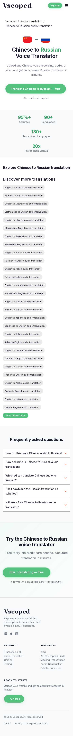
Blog (43, 651)
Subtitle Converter (51, 668)
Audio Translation (13, 656)
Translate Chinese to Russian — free (35, 88)
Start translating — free (27, 572)
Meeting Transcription (53, 659)
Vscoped (10, 21)
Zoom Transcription (51, 664)
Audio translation (31, 21)
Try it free (14, 698)
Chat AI (8, 659)
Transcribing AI (12, 651)
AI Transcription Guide (53, 656)
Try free (55, 5)
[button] (36, 453)
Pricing (8, 664)
